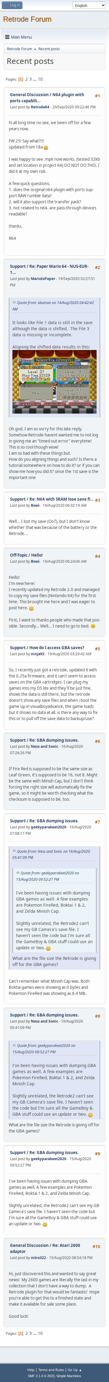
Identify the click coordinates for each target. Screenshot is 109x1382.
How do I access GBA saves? (56, 647)
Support (18, 266)
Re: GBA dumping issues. (54, 740)
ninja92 (38, 653)
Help (31, 1369)
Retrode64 (40, 107)
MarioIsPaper (43, 278)
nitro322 (38, 1257)
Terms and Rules (51, 1369)
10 (40, 79)
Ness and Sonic (44, 746)
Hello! (37, 555)
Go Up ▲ (75, 1369)
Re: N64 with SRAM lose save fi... (61, 499)
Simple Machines (68, 1376)
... (35, 79)
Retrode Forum (27, 19)
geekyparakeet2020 (48, 827)
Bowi (35, 505)
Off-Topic (19, 555)
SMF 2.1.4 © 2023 (41, 1376)
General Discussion (29, 94)
